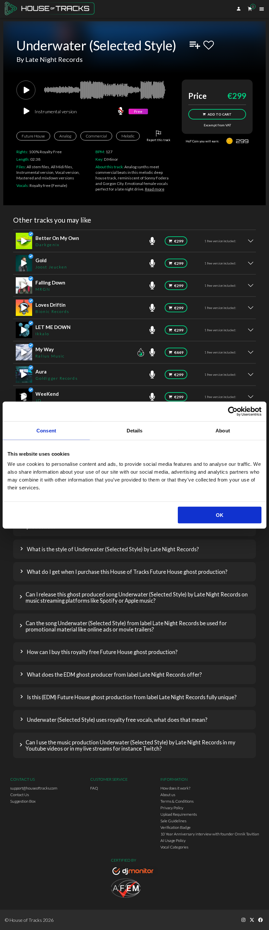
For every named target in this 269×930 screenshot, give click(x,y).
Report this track (158, 140)
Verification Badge (175, 827)
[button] (134, 549)
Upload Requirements (178, 814)
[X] (252, 919)
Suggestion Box (23, 801)
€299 (178, 241)
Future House (33, 136)
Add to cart (220, 114)
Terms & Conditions (177, 801)
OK (219, 515)
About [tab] (223, 430)
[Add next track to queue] (195, 45)
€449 (178, 352)
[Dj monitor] (134, 872)
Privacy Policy (171, 807)
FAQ (94, 788)
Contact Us (19, 794)
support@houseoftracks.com (33, 788)
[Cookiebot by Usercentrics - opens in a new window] (232, 411)
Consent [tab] (46, 430)
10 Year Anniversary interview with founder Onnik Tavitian (209, 833)
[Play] (25, 90)
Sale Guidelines (173, 820)
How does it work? (175, 788)
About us (167, 794)
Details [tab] (135, 430)
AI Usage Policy (173, 840)
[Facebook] (260, 919)
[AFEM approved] (134, 889)
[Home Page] (51, 9)
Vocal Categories (174, 847)
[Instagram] (243, 919)
